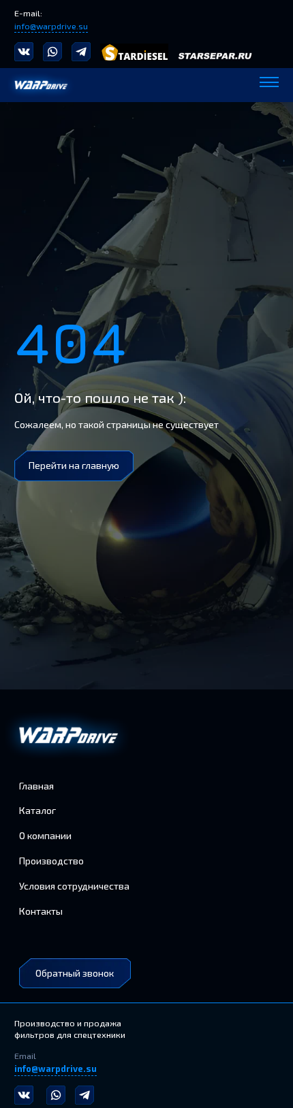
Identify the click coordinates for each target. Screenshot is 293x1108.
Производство (51, 860)
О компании (45, 835)
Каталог (37, 810)
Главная (36, 786)
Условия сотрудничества (74, 886)
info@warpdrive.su (51, 25)
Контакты (41, 911)
